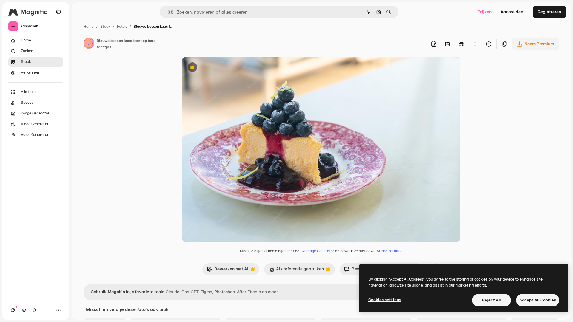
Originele (221, 68)
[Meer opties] (475, 44)
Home (89, 26)
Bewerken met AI (227, 270)
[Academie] (24, 310)
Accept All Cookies (537, 300)
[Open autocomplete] (168, 12)
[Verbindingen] (13, 310)
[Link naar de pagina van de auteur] (89, 44)
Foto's (122, 26)
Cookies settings (384, 299)
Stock (105, 26)
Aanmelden (511, 12)
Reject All (491, 300)
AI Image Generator (317, 251)
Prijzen (485, 12)
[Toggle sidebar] (58, 12)
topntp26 (104, 47)
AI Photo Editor (389, 251)
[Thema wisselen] (34, 310)
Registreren (549, 12)
